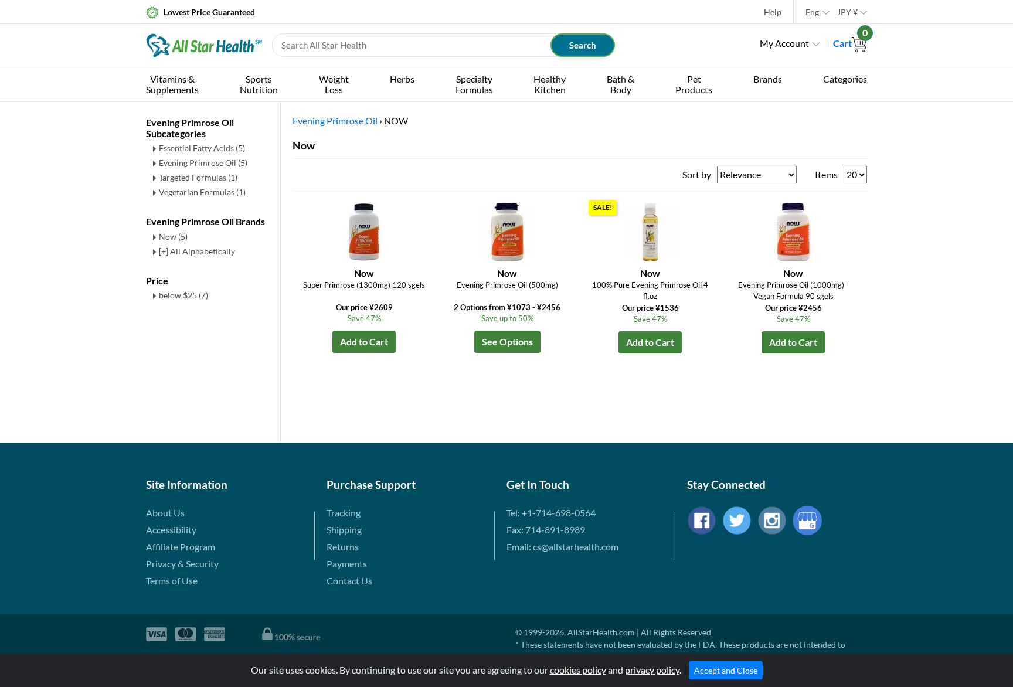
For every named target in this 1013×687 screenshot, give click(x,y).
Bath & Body (620, 84)
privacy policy (652, 669)
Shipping (344, 529)
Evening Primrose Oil (203, 163)
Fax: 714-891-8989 (545, 529)
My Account (784, 43)
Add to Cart (364, 341)
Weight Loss (334, 84)
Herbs (402, 78)
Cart (850, 43)
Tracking (344, 512)
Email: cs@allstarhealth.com (562, 546)
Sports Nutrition (259, 84)
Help (772, 12)
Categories (845, 78)
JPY (847, 12)
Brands (767, 78)
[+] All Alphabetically (197, 251)
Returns (343, 546)
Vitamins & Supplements (172, 84)
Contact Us (349, 580)
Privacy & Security (182, 563)
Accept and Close (725, 670)
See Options (507, 341)
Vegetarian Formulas (202, 192)
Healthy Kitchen (549, 84)
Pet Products (693, 84)
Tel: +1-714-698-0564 (551, 512)
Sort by (696, 174)
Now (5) (173, 237)
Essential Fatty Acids (202, 148)
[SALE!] (650, 230)
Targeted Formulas (198, 177)
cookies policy (578, 669)
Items (826, 174)
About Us (165, 512)
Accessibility (171, 529)
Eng (812, 12)
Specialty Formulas (474, 84)
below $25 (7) (183, 295)
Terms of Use (172, 580)
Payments (347, 563)
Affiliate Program (180, 546)
